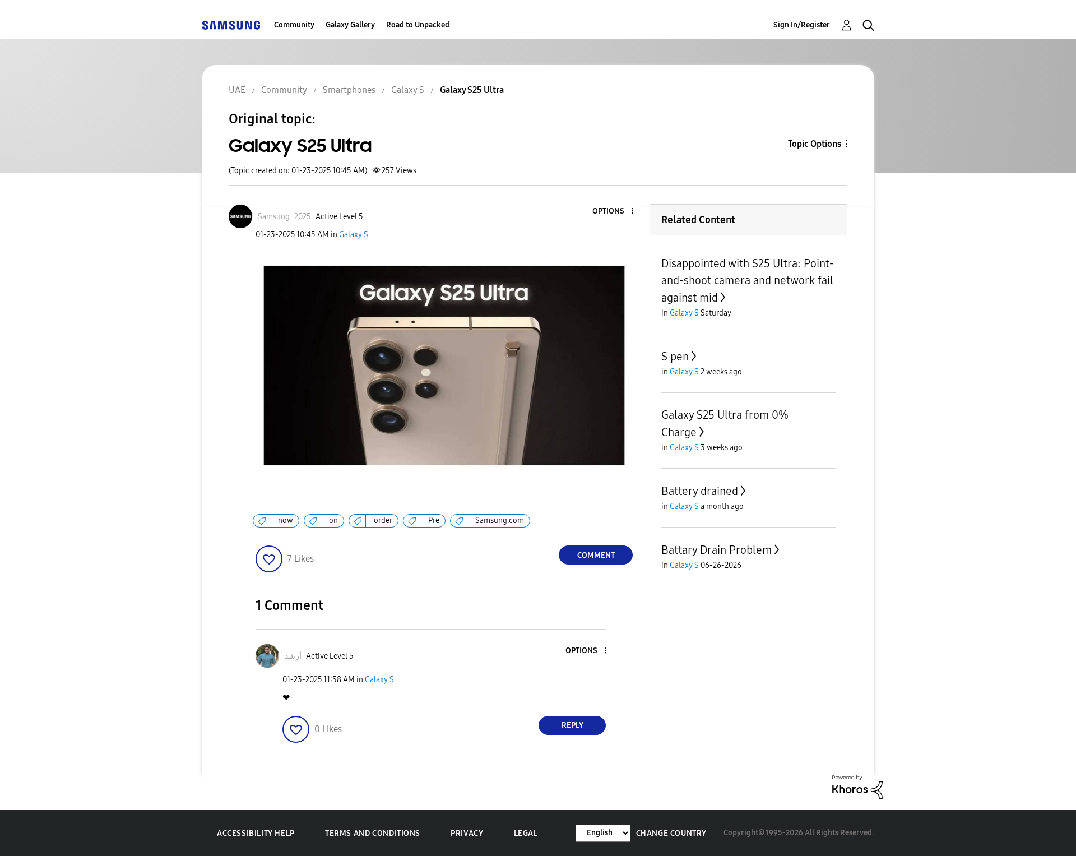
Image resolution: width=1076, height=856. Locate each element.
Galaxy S (353, 234)
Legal (526, 833)
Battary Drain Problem (716, 550)
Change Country (671, 833)
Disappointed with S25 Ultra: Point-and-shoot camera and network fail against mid (747, 280)
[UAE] (231, 25)
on (333, 520)
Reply (572, 725)
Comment (596, 555)
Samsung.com (499, 520)
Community (294, 25)
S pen (675, 356)
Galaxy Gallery (350, 25)
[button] (613, 211)
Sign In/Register (801, 25)
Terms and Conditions (372, 833)
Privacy (467, 833)
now (285, 520)
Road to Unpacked (417, 25)
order (383, 520)
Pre (433, 520)
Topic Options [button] (814, 143)
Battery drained (699, 491)
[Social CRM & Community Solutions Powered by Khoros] (857, 786)
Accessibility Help (256, 833)
